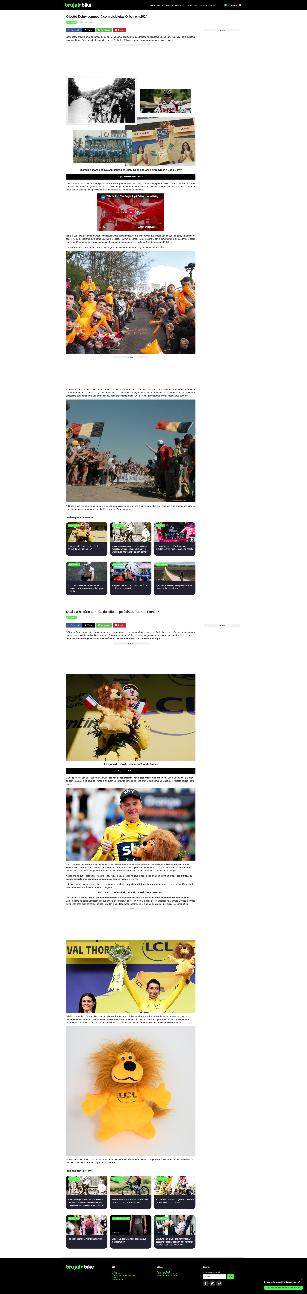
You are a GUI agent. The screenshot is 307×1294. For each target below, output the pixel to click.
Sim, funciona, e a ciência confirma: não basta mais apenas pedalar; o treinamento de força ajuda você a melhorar (174, 1242)
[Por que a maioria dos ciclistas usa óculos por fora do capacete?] (130, 581)
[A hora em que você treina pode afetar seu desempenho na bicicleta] (174, 581)
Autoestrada (71, 22)
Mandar (230, 1276)
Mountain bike (154, 5)
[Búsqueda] (240, 5)
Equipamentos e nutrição (196, 5)
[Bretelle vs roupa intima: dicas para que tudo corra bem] (130, 1234)
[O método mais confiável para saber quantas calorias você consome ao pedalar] (174, 541)
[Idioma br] (225, 5)
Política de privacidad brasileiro (168, 1275)
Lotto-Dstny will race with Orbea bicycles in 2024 (283, 1288)
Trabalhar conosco (118, 1279)
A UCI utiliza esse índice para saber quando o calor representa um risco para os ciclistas (85, 588)
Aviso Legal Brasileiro (164, 1272)
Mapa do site (116, 1274)
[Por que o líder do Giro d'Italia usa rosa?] (86, 1234)
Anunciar (131, 45)
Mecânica (179, 5)
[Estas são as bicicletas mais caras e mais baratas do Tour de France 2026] (130, 1195)
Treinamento (167, 5)
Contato (114, 1277)
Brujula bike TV (216, 5)
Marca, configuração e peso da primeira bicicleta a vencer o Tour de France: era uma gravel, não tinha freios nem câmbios (130, 549)
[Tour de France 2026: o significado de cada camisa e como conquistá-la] (174, 1195)
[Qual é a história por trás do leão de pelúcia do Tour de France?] (86, 541)
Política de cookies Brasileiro (167, 1274)
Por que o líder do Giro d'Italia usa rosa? (85, 1239)
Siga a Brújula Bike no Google (130, 177)
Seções (114, 1272)
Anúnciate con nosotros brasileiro (123, 1275)
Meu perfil (233, 5)
